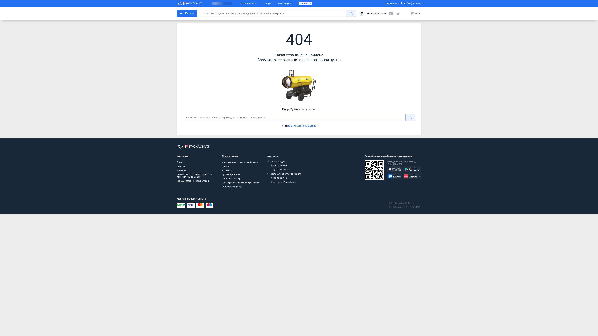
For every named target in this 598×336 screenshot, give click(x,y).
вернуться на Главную (301, 125)
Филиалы (181, 170)
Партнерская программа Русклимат (240, 182)
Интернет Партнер (231, 178)
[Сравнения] (391, 13)
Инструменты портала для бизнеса (240, 162)
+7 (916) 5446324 (412, 3)
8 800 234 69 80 (279, 165)
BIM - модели (284, 3)
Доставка (227, 170)
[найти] (351, 13)
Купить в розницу (231, 174)
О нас (179, 162)
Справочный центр (231, 186)
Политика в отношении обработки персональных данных (194, 175)
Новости (181, 166)
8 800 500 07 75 (279, 178)
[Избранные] (398, 13)
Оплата (226, 166)
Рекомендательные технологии (193, 181)
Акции (268, 3)
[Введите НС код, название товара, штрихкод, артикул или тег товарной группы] (278, 13)
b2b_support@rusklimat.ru (284, 182)
